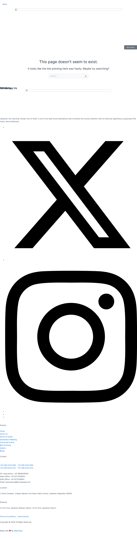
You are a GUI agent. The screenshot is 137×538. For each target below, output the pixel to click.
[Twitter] (71, 260)
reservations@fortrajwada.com (17, 482)
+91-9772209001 (17, 479)
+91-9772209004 (18, 476)
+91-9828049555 (21, 474)
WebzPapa (18, 531)
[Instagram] (71, 411)
